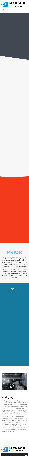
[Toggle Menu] (26, 455)
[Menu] (3, 10)
